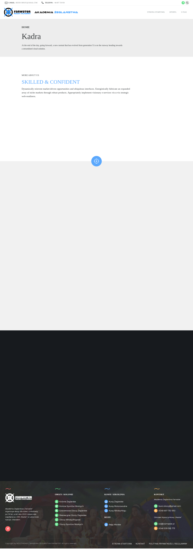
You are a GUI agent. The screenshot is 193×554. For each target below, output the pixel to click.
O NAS (184, 12)
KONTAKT (140, 544)
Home (26, 27)
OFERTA (172, 12)
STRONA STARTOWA (156, 12)
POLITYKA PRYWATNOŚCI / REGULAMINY (168, 544)
